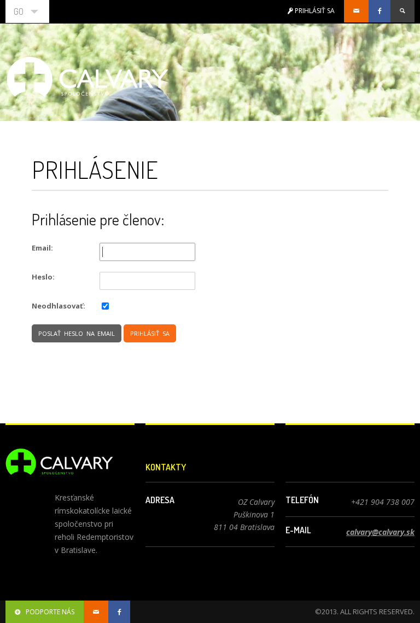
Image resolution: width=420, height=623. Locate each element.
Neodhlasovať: (58, 306)
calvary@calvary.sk (380, 532)
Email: (42, 248)
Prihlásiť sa (150, 333)
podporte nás (50, 611)
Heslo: (43, 277)
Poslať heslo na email (76, 333)
